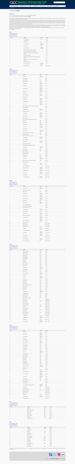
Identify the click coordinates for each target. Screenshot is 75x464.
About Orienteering (14, 6)
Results (30, 6)
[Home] (13, 3)
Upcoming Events (23, 6)
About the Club (49, 6)
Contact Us (56, 6)
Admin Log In (12, 7)
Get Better (36, 6)
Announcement (13, 10)
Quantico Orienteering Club (32, 2)
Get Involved (42, 6)
